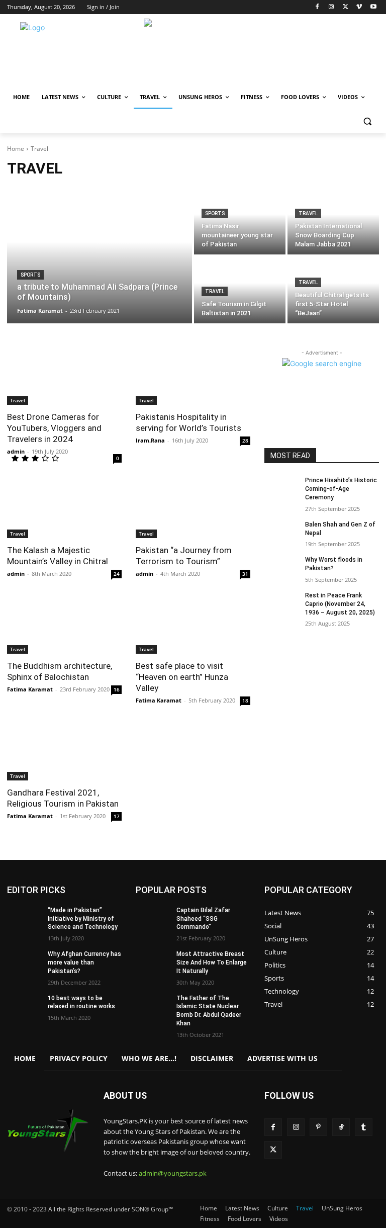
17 (117, 816)
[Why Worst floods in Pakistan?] (281, 568)
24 (117, 573)
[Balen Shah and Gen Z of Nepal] (281, 532)
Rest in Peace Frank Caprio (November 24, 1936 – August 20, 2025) (340, 604)
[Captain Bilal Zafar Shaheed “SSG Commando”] (153, 918)
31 (245, 573)
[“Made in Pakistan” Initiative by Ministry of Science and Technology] (24, 918)
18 (245, 700)
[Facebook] (317, 7)
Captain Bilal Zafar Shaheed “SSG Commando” (203, 919)
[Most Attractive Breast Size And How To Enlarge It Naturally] (153, 962)
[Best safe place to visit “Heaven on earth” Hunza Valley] (193, 625)
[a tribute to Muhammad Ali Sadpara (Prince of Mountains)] (99, 255)
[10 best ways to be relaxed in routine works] (24, 1006)
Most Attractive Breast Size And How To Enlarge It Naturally (211, 962)
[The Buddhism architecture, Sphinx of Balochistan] (64, 625)
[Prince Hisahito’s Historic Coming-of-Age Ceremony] (281, 488)
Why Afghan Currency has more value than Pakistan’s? (84, 962)
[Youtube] (373, 7)
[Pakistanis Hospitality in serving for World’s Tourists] (193, 376)
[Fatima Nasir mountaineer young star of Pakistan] (239, 221)
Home (15, 148)
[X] (345, 7)
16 (117, 689)
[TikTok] (341, 1127)
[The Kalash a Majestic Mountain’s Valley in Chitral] (64, 509)
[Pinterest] (318, 1127)
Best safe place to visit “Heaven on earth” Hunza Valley (182, 677)
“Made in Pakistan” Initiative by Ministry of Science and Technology (83, 919)
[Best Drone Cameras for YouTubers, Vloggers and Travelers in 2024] (64, 376)
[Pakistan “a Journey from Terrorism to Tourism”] (193, 509)
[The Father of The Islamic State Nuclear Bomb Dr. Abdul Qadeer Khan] (153, 1006)
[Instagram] (331, 7)
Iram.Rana (150, 440)
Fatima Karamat (30, 689)
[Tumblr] (363, 1127)
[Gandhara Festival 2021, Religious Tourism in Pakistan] (64, 751)
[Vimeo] (359, 7)
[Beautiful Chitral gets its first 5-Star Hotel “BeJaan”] (333, 289)
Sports (30, 275)
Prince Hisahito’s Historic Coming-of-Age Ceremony (341, 489)
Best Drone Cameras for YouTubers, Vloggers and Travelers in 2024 (54, 428)
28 (245, 440)
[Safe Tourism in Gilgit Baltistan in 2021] (239, 289)
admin (16, 451)
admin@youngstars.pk (173, 1173)
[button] (367, 121)
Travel (308, 213)
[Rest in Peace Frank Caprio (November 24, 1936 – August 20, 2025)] (281, 603)
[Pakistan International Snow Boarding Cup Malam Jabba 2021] (333, 221)
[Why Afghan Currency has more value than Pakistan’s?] (24, 962)
